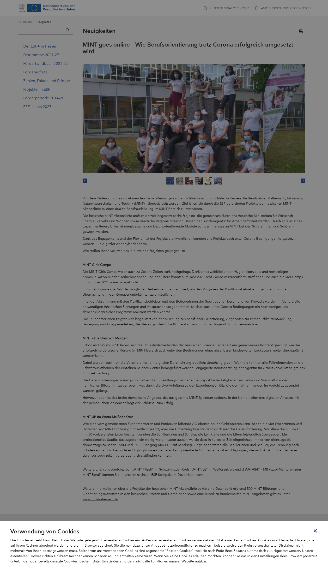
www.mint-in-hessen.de (100, 499)
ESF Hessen (25, 22)
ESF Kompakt (161, 475)
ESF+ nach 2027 (37, 106)
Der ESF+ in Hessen (40, 46)
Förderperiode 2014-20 (43, 98)
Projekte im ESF (36, 89)
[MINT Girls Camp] (194, 118)
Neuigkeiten (43, 22)
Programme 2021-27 (41, 55)
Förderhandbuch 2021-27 (45, 63)
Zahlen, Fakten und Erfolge (46, 80)
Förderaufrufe (35, 72)
